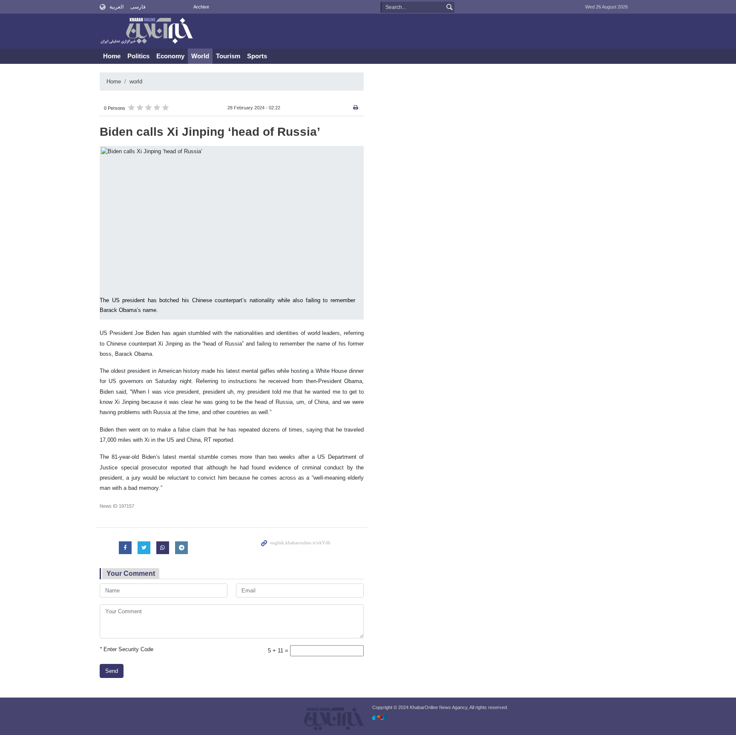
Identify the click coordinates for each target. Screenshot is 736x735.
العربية (116, 7)
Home (112, 56)
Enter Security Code (126, 649)
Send (111, 671)
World (200, 56)
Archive (201, 6)
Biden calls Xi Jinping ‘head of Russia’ (210, 131)
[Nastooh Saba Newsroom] (384, 717)
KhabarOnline (146, 31)
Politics (138, 56)
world (135, 81)
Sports (257, 56)
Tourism (228, 56)
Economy (170, 56)
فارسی (138, 7)
